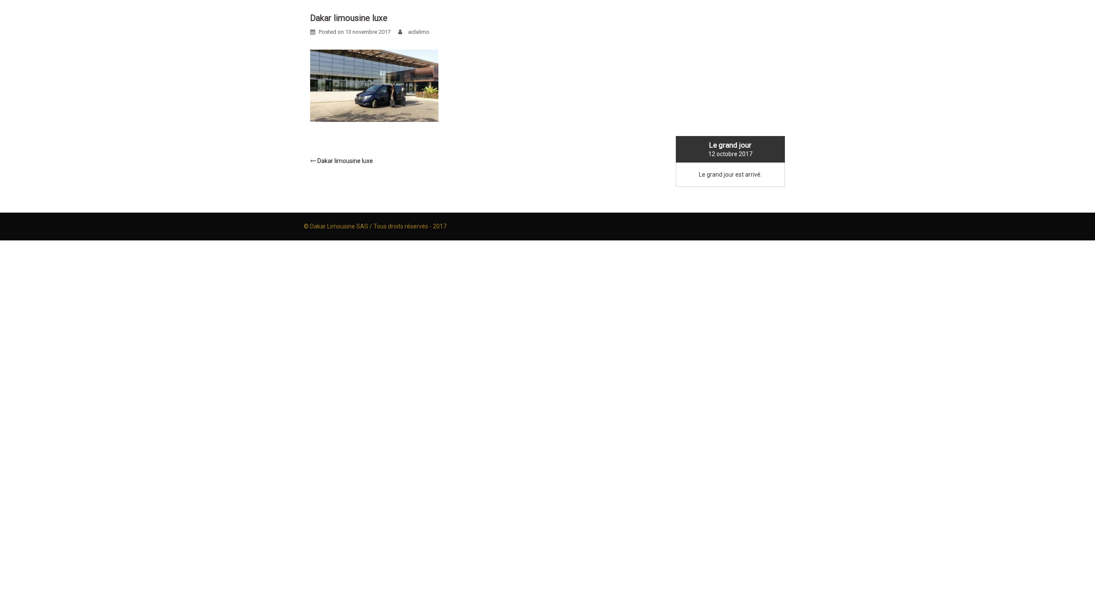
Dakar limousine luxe (345, 160)
